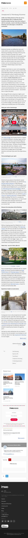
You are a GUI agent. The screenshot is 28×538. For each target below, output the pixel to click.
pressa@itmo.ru (4, 516)
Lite (11, 311)
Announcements (7, 430)
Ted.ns (16, 176)
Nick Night (13, 266)
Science (3, 499)
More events (21, 438)
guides (3, 270)
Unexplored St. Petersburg (20, 335)
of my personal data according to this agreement (14, 424)
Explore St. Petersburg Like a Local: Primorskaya (19, 383)
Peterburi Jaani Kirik (11, 195)
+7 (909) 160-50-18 (4, 514)
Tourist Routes (15, 356)
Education (3, 501)
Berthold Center (15, 284)
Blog (2, 510)
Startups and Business (6, 503)
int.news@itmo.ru (9, 454)
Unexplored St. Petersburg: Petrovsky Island (7, 383)
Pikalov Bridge (7, 137)
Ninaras (20, 221)
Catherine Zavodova (17, 343)
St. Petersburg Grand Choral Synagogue (11, 188)
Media (2, 508)
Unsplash (18, 266)
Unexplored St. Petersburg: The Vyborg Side (8, 398)
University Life (4, 506)
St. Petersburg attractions (17, 361)
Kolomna (14, 363)
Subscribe (14, 419)
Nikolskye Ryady (15, 272)
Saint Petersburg (16, 351)
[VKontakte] (3, 11)
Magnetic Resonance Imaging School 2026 (11, 433)
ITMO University (13, 463)
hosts (5, 320)
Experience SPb (15, 353)
